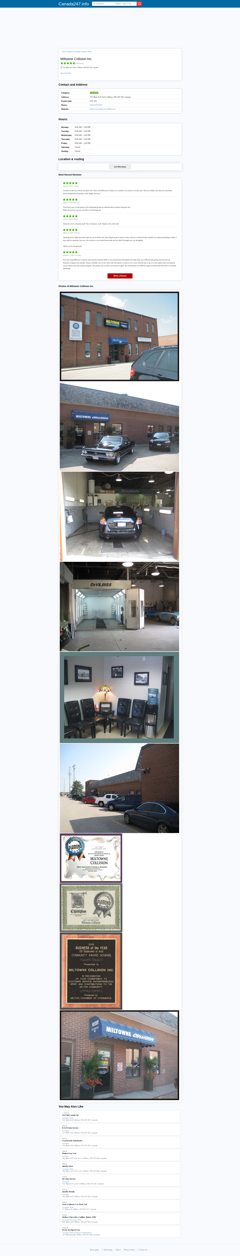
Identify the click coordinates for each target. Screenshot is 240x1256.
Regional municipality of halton (77, 51)
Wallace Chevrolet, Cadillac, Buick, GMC (79, 1217)
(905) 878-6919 (65, 73)
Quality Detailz (68, 1192)
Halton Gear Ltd (69, 1153)
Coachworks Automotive (72, 1141)
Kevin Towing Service (71, 1230)
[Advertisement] (120, 26)
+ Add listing (107, 1250)
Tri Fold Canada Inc (70, 1115)
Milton (90, 51)
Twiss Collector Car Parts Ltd (74, 1204)
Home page (94, 1250)
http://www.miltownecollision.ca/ (103, 109)
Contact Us (143, 1250)
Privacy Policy (129, 1250)
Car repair (94, 93)
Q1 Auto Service (69, 1179)
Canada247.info (73, 3)
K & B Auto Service (70, 1128)
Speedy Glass (67, 1166)
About (118, 1250)
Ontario (64, 51)
